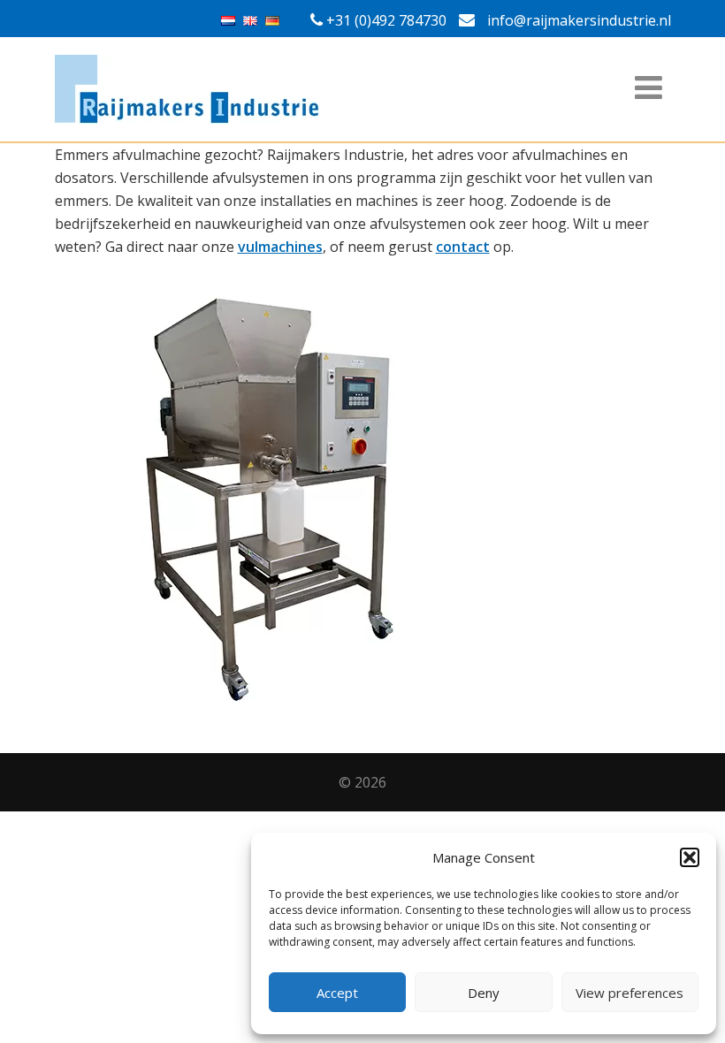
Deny (484, 992)
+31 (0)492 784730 (386, 20)
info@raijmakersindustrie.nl (577, 20)
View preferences (629, 992)
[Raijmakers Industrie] (363, 89)
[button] (689, 857)
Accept (337, 992)
